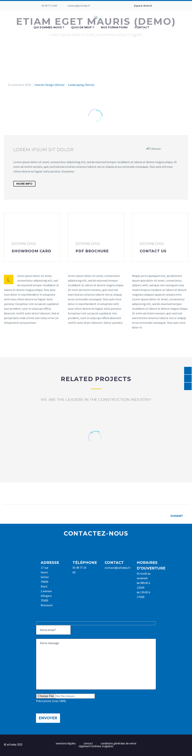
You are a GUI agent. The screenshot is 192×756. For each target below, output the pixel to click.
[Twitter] (116, 5)
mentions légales (66, 743)
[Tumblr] (28, 492)
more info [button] (24, 183)
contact (88, 743)
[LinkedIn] (111, 5)
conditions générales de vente (118, 743)
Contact (141, 27)
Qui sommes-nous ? (49, 27)
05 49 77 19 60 (49, 5)
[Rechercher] (156, 27)
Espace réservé (143, 5)
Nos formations (114, 27)
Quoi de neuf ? (82, 27)
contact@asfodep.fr (78, 5)
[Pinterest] (21, 492)
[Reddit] (42, 492)
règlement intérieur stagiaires (96, 746)
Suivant (176, 516)
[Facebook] (105, 5)
